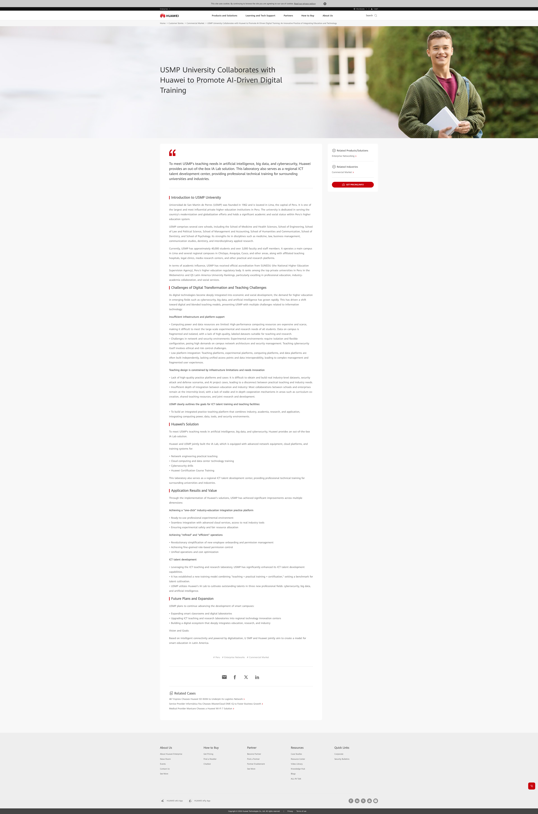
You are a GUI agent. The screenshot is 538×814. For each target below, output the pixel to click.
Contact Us (165, 769)
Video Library (297, 764)
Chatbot (207, 764)
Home (162, 23)
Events (163, 764)
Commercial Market (195, 23)
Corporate (338, 754)
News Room (165, 759)
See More (164, 774)
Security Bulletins (341, 759)
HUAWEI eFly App (202, 801)
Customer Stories (176, 23)
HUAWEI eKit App (175, 801)
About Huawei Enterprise (171, 754)
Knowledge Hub (298, 769)
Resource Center (298, 759)
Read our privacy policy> (305, 4)
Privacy (290, 811)
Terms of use (301, 811)
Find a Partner (253, 759)
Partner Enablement (256, 764)
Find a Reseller (210, 759)
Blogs (293, 774)
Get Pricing (208, 754)
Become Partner (254, 754)
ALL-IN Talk (296, 779)
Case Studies (296, 754)
